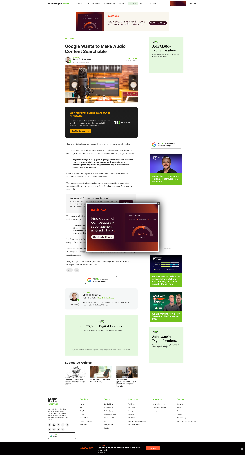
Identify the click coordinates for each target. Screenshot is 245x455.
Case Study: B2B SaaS (160, 407)
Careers (179, 414)
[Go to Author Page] (68, 59)
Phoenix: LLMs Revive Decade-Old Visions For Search (75, 382)
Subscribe (180, 404)
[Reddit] (58, 429)
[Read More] (166, 264)
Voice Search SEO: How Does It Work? (100, 381)
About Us (143, 3)
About (179, 407)
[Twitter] (67, 425)
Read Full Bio (74, 304)
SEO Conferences (134, 425)
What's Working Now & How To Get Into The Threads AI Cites (166, 316)
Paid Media (96, 3)
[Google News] (49, 425)
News (69, 270)
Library (130, 411)
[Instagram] (54, 429)
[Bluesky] (49, 429)
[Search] (195, 4)
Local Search (108, 407)
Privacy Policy (181, 418)
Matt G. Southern (82, 59)
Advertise (153, 3)
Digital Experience (86, 421)
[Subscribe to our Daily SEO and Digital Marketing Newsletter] (191, 4)
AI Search (79, 3)
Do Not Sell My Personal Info (186, 421)
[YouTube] (58, 425)
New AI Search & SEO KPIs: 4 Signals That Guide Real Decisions (165, 179)
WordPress (83, 425)
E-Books (131, 414)
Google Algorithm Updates (137, 421)
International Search (111, 414)
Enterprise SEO (109, 418)
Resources (122, 3)
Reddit (106, 428)
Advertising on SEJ (159, 404)
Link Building (108, 404)
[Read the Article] (76, 372)
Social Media (84, 418)
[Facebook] (63, 425)
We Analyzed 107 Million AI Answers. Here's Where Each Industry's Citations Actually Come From (166, 280)
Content (82, 414)
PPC (105, 421)
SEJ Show (131, 418)
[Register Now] (166, 163)
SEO (87, 3)
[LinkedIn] (54, 425)
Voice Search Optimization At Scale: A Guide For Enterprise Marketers (126, 383)
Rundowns (131, 407)
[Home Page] (59, 4)
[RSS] (63, 429)
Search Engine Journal (106, 298)
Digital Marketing (109, 3)
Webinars (133, 3)
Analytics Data (109, 425)
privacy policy (110, 349)
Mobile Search (109, 411)
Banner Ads (156, 411)
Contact (179, 411)
